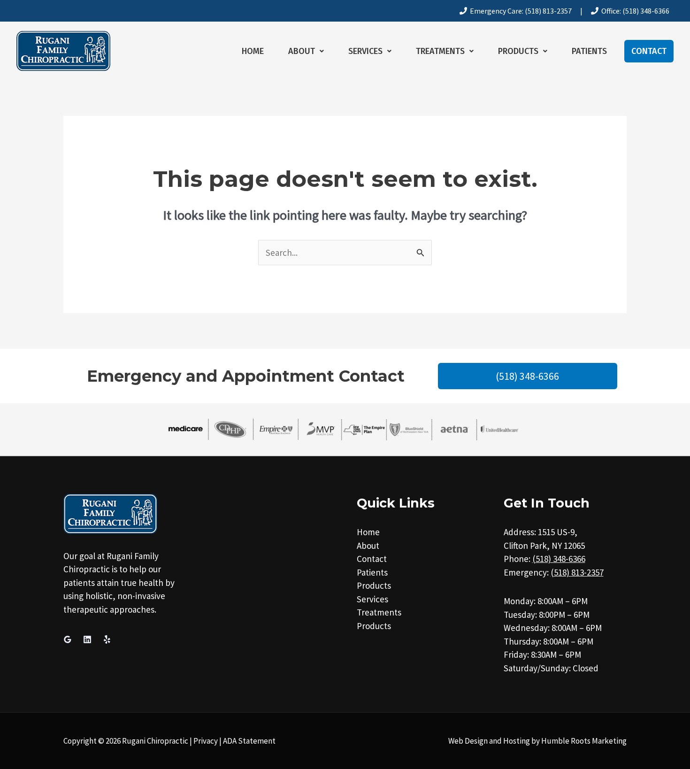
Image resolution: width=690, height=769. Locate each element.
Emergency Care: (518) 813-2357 (519, 10)
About (301, 51)
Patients (589, 51)
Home (253, 51)
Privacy (205, 741)
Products (518, 51)
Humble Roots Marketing (584, 741)
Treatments (440, 51)
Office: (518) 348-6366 (633, 10)
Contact (649, 51)
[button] (306, 51)
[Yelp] (107, 639)
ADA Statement (249, 741)
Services (365, 51)
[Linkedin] (87, 639)
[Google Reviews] (67, 639)
